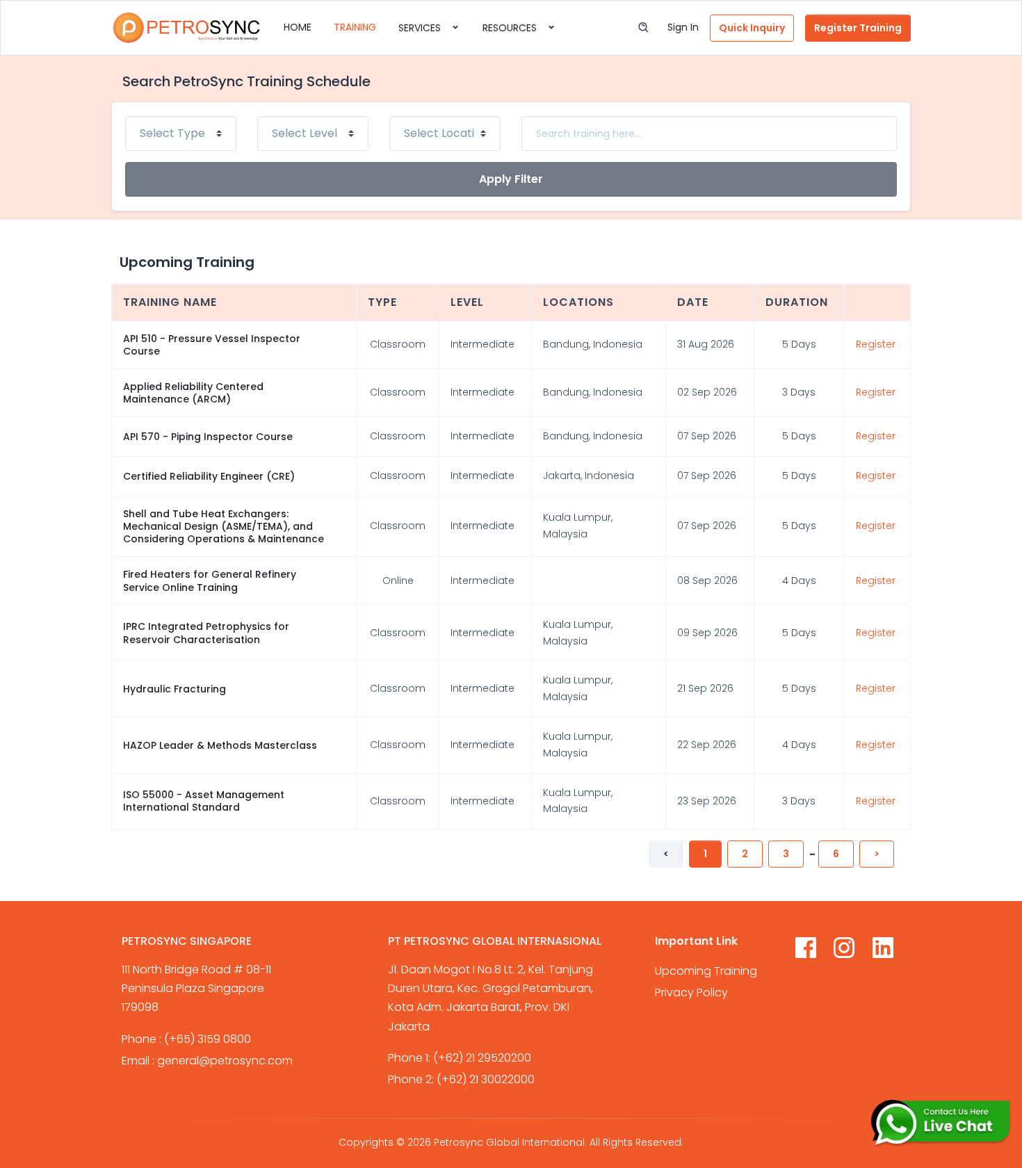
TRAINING (355, 27)
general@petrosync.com (225, 1061)
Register (875, 344)
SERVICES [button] (421, 28)
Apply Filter (511, 179)
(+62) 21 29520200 (482, 1058)
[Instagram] (844, 950)
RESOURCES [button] (511, 28)
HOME (297, 27)
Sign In (683, 27)
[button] (752, 28)
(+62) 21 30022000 (486, 1079)
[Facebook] (806, 950)
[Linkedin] (883, 950)
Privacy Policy (691, 992)
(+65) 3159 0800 (207, 1039)
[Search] (643, 27)
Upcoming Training (706, 971)
